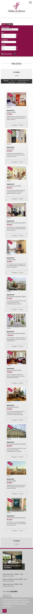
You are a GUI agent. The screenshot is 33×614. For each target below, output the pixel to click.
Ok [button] (4, 611)
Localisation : (4, 40)
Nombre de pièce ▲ (22, 80)
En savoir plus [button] (7, 606)
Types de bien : (5, 27)
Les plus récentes (21, 82)
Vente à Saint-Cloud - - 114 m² (13, 574)
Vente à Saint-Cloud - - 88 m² (13, 584)
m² (17, 49)
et (17, 47)
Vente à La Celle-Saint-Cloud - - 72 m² (15, 579)
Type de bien (11, 82)
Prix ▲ (12, 80)
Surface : (3, 45)
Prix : (2, 32)
